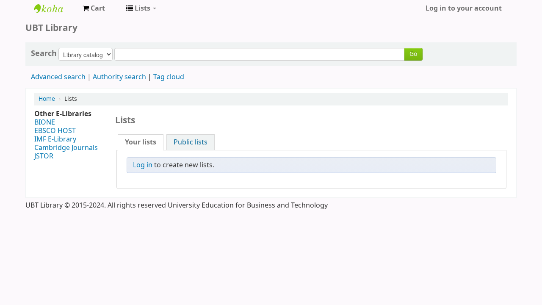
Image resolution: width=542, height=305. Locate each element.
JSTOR (43, 156)
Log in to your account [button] (464, 8)
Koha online (55, 8)
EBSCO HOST (55, 131)
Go (413, 54)
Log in (142, 165)
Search (44, 53)
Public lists (190, 142)
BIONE (44, 122)
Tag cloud (168, 77)
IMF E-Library (55, 139)
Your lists (140, 142)
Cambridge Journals (66, 148)
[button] (93, 8)
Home (47, 98)
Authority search (119, 77)
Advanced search (58, 77)
